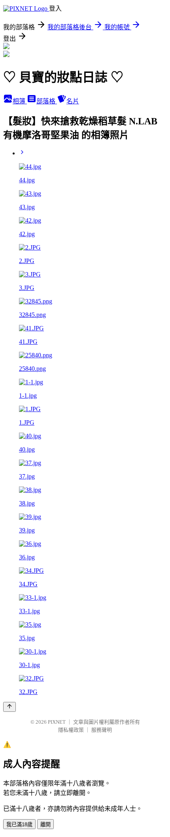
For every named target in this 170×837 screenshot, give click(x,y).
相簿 (20, 101)
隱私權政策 (71, 730)
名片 (72, 101)
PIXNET (57, 722)
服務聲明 (101, 730)
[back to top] (9, 707)
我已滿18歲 (19, 824)
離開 (45, 824)
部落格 (46, 101)
